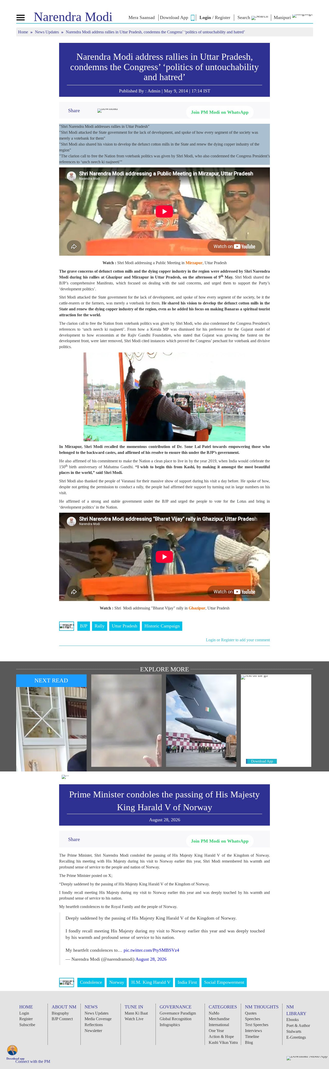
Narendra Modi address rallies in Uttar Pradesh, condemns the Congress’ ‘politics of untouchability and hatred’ (164, 67)
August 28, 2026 (151, 959)
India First (187, 982)
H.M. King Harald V (150, 982)
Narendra (73, 16)
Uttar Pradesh (124, 625)
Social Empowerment (224, 982)
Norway (116, 982)
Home (23, 32)
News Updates (47, 32)
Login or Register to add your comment (238, 640)
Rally (100, 625)
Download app (15, 1058)
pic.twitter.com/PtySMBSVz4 (151, 950)
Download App (262, 761)
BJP (83, 625)
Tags (66, 625)
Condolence (91, 982)
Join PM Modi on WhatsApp (220, 112)
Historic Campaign (162, 625)
